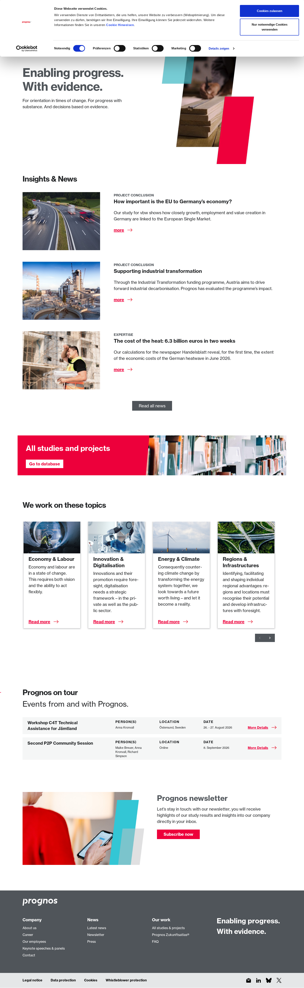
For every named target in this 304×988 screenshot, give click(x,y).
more (119, 230)
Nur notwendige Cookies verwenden (269, 27)
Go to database (44, 463)
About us (29, 928)
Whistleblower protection (126, 980)
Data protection (63, 980)
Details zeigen (219, 48)
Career (28, 935)
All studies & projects (168, 928)
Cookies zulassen (269, 11)
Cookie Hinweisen (120, 25)
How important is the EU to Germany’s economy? (173, 201)
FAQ (155, 941)
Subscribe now (178, 834)
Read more (39, 621)
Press (91, 941)
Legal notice (32, 980)
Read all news (152, 405)
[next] (270, 638)
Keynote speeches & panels (44, 948)
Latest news (96, 928)
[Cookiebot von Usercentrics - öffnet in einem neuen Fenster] (27, 48)
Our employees (34, 941)
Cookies (90, 980)
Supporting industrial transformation (158, 271)
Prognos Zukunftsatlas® (170, 935)
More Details (258, 727)
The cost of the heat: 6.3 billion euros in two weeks (174, 341)
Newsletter (95, 935)
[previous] (260, 638)
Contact (29, 955)
